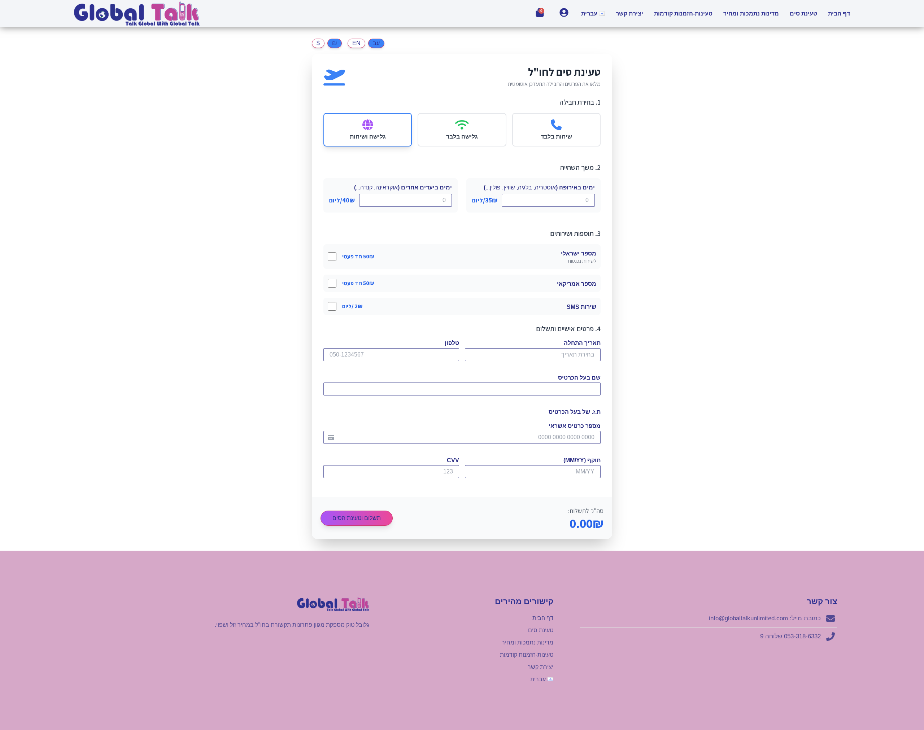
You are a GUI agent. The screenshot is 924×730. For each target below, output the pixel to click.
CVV (453, 460)
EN (356, 43)
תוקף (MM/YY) (582, 460)
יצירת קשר (629, 13)
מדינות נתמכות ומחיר (751, 13)
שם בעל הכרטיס (579, 378)
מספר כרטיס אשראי (575, 426)
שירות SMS (581, 307)
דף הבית (839, 13)
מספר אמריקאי (576, 284)
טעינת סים (803, 13)
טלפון (452, 343)
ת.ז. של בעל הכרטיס (575, 412)
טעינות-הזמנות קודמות (683, 13)
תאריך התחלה (582, 343)
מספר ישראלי (578, 253)
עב (376, 43)
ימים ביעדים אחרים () (403, 187)
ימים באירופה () (539, 187)
